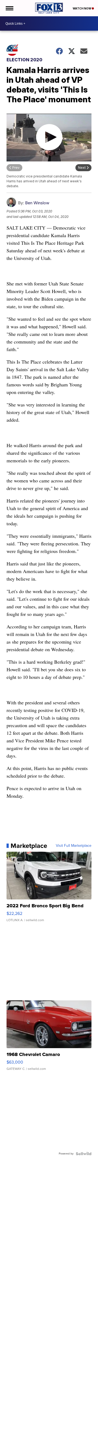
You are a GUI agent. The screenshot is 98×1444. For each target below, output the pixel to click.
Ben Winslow (37, 202)
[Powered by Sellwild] (83, 1154)
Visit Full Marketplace (73, 846)
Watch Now (82, 8)
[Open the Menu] (9, 8)
